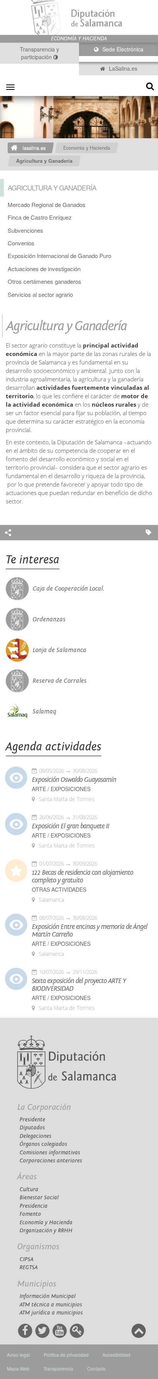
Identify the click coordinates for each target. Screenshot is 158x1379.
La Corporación (44, 1107)
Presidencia (34, 1206)
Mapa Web (18, 1368)
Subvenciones (25, 230)
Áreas (27, 1177)
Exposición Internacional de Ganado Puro (59, 256)
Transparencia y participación (39, 53)
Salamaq (44, 711)
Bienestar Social (39, 1197)
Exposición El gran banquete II (70, 826)
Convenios (21, 243)
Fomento (30, 1214)
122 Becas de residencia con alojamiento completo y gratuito (82, 876)
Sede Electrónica (122, 49)
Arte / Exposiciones (61, 789)
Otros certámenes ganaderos (44, 281)
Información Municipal (48, 1296)
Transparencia (58, 1368)
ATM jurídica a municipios (51, 1312)
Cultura (29, 1189)
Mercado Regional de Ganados (47, 204)
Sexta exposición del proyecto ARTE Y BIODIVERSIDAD (79, 985)
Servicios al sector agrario (40, 294)
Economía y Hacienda (46, 1222)
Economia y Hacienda (86, 147)
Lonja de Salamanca (59, 650)
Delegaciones (35, 1136)
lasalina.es (34, 147)
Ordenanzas (49, 619)
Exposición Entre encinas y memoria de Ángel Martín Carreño (89, 931)
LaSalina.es (122, 68)
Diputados (32, 1127)
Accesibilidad (116, 1354)
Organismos (38, 1247)
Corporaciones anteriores (51, 1160)
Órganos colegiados (43, 1144)
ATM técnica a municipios (51, 1304)
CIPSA (26, 1259)
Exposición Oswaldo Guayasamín (74, 780)
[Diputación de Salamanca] (79, 17)
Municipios (36, 1284)
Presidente (32, 1119)
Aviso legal (18, 1354)
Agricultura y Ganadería (44, 160)
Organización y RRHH (46, 1230)
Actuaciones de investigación (44, 269)
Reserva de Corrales (60, 680)
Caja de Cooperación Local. (68, 588)
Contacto (96, 1368)
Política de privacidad (66, 1354)
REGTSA (29, 1267)
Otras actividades (59, 889)
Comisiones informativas (50, 1152)
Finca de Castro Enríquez (40, 217)
